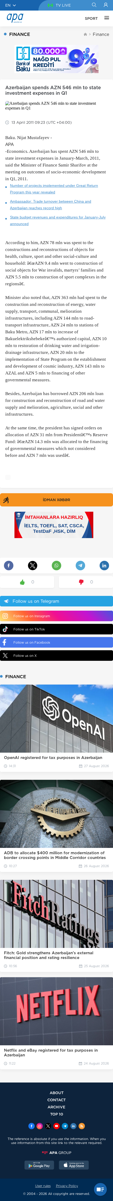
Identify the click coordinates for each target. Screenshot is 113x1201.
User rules (43, 1186)
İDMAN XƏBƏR (56, 500)
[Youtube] (56, 1126)
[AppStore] (74, 1166)
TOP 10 (56, 1114)
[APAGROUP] (56, 1152)
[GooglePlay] (39, 1166)
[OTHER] (105, 18)
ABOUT (57, 1092)
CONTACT (56, 1100)
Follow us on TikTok (29, 629)
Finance (101, 34)
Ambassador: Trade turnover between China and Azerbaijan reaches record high (50, 204)
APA (9, 144)
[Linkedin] (73, 1126)
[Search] (94, 5)
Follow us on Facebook (31, 642)
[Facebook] (31, 1126)
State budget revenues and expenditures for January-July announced (58, 220)
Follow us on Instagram (31, 616)
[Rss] (82, 1126)
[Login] (106, 5)
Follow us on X (25, 656)
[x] (48, 1126)
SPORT (91, 18)
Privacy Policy (67, 1186)
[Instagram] (40, 1126)
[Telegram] (65, 1126)
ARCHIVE (56, 1107)
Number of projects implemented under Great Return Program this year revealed (54, 188)
